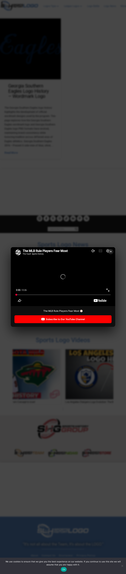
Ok (63, 569)
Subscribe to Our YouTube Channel (65, 319)
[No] (122, 565)
